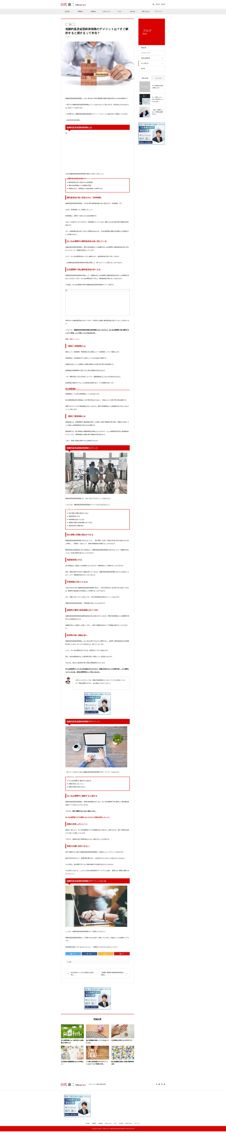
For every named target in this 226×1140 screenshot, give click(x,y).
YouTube (132, 11)
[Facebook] (156, 1084)
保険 (70, 24)
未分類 (143, 68)
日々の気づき (145, 63)
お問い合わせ (145, 11)
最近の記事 (145, 78)
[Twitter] (159, 1084)
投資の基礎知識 (145, 58)
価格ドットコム (75, 339)
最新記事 (143, 47)
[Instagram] (161, 1084)
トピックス (158, 78)
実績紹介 (93, 11)
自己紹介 (67, 11)
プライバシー (158, 11)
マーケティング (145, 53)
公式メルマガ (106, 11)
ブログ (119, 11)
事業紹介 (80, 11)
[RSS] (164, 1084)
